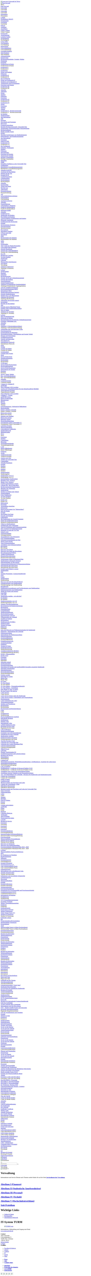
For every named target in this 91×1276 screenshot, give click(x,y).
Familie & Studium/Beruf (8, 207)
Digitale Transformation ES (8, 752)
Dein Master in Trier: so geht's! (9, 689)
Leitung (3, 270)
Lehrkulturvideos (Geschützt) (9, 1144)
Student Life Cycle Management (10, 295)
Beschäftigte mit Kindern (8, 217)
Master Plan (4, 678)
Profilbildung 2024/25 (7, 19)
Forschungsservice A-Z (7, 864)
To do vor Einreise (6, 1054)
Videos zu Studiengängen (8, 524)
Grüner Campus (5, 30)
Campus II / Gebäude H (7, 384)
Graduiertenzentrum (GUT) (8, 892)
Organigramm (5, 21)
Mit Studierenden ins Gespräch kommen (12, 519)
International (4, 969)
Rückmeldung (5, 620)
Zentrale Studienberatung (8, 294)
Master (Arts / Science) (7, 482)
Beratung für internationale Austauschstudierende (14, 1001)
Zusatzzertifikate (5, 493)
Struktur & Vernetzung (7, 914)
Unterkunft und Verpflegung (9, 1067)
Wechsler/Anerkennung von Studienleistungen (14, 135)
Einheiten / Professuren (7, 148)
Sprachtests (4, 234)
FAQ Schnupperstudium (7, 538)
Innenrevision (4, 57)
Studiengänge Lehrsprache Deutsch (11, 561)
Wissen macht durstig (7, 541)
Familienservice (5, 213)
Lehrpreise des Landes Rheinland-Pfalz (12, 744)
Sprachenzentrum (5, 226)
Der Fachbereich (5, 78)
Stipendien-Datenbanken (8, 668)
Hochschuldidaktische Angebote (10, 717)
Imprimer (3, 1128)
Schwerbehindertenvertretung (9, 196)
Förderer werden (5, 675)
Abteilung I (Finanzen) (7, 266)
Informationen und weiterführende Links (12, 871)
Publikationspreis (5, 908)
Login (2, 446)
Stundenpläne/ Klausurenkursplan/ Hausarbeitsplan (15, 128)
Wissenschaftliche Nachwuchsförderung (12, 852)
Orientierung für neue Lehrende (9, 734)
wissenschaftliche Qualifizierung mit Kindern (13, 218)
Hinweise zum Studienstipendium (10, 845)
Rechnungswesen (6, 276)
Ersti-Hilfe (4, 593)
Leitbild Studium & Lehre (8, 725)
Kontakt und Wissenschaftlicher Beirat (11, 1073)
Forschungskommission (7, 889)
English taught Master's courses (9, 483)
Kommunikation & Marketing (9, 332)
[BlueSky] (4, 1274)
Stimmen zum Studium (7, 416)
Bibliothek (4, 160)
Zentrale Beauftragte (6, 249)
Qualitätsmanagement (7, 337)
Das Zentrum (4, 229)
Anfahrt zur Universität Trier (9, 459)
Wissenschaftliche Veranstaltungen (10, 839)
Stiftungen (3, 858)
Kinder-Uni (4, 500)
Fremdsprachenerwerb (7, 641)
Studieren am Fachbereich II (9, 82)
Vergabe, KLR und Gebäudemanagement (12, 278)
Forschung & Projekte (7, 154)
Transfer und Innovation (7, 339)
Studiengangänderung (7, 612)
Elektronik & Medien (7, 318)
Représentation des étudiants (9, 238)
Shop (5, 1256)
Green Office (4, 41)
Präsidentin (4, 61)
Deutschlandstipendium (7, 421)
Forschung (4, 98)
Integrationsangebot (6, 1024)
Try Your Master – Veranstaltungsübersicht (13, 686)
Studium (3, 94)
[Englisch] (4, 1159)
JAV (2, 194)
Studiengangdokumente (7, 731)
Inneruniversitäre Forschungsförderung (11, 834)
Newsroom (4, 879)
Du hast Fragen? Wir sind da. (9, 691)
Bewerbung (4, 546)
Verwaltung (4, 263)
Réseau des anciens (6, 413)
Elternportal (4, 508)
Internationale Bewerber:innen (9, 565)
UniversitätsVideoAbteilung (8, 247)
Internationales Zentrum (7, 1115)
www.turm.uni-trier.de (7, 1231)
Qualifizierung (5, 713)
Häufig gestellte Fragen (7, 131)
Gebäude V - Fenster (6, 395)
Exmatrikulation (5, 610)
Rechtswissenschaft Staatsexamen (10, 487)
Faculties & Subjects (10, 1248)
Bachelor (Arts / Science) (8, 480)
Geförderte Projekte (6, 426)
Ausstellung (4, 29)
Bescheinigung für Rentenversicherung (12, 606)
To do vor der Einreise (7, 1027)
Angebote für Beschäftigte (8, 172)
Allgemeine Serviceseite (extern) (10, 300)
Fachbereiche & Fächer (7, 64)
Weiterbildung (5, 757)
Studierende (4, 258)
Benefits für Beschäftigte (8, 303)
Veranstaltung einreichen (7, 506)
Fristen (3, 577)
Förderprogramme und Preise (9, 737)
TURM (3, 347)
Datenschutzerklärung (7, 1155)
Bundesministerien (6, 856)
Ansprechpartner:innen (7, 1030)
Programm (4, 504)
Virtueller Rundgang (6, 463)
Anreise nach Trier (6, 458)
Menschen (3, 442)
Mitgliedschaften (5, 432)
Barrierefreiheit (5, 408)
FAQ (2, 575)
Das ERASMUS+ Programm (9, 1080)
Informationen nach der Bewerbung (11, 1006)
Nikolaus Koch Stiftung (7, 840)
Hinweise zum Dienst (7, 549)
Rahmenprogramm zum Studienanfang (11, 590)
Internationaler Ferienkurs (8, 1061)
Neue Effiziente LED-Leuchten (9, 387)
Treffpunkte (4, 815)
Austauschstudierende (7, 991)
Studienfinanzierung (6, 647)
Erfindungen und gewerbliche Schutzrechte (13, 876)
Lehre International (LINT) (8, 1130)
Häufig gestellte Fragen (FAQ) (9, 1072)
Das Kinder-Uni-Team (7, 514)
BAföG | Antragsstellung (8, 654)
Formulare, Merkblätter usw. (9, 321)
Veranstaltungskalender (7, 443)
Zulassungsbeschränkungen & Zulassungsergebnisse (15, 564)
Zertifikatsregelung (6, 1146)
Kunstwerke (4, 33)
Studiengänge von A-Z (7, 475)
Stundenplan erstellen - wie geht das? (11, 596)
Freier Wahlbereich (6, 495)
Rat (2, 919)
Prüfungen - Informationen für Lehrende (12, 631)
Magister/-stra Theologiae (8, 488)
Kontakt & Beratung (6, 863)
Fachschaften (4, 244)
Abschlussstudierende (7, 982)
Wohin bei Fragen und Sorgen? (9, 591)
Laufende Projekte (6, 381)
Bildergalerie (4, 503)
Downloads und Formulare (8, 122)
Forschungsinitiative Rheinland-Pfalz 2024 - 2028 (15, 847)
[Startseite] (10, 1)
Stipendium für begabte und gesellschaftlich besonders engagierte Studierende (22, 667)
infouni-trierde (5, 1242)
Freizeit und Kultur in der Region (10, 1070)
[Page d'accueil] (5, 3)
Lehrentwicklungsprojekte (8, 745)
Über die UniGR (5, 1096)
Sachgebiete (4, 302)
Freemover (4, 1017)
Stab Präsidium (5, 53)
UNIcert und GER (6, 233)
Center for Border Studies (8, 1097)
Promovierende (5, 938)
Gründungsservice (6, 877)
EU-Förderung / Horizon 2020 (9, 1085)
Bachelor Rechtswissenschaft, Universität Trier (14, 127)
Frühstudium (4, 517)
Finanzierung (4, 937)
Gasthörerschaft (5, 781)
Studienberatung (5, 1022)
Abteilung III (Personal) (7, 297)
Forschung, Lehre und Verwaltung (10, 1077)
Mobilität (3, 798)
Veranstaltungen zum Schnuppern (10, 536)
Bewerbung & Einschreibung (9, 975)
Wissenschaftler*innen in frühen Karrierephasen (14, 927)
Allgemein (4, 91)
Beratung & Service (6, 821)
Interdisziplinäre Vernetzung (8, 922)
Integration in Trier (6, 1089)
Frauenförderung (5, 204)
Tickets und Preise (6, 186)
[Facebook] (2, 1274)
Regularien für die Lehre (7, 726)
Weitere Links (5, 1110)
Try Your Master (5, 683)
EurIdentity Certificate (7, 1109)
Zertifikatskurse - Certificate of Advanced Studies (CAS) (16, 768)
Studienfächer (4, 490)
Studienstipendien (6, 663)
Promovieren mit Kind (7, 909)
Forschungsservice (6, 331)
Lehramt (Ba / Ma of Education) (10, 485)
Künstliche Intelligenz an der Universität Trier (13, 164)
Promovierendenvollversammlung (10, 921)
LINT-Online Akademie (7, 1133)
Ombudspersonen (6, 869)
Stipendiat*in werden (7, 676)
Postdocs (3, 948)
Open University (5, 790)
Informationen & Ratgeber (8, 895)
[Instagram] (9, 1274)
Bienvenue (4, 123)
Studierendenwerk (6, 430)
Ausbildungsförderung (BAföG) (10, 651)
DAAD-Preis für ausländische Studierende (13, 988)
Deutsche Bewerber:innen (8, 556)
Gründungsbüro (5, 178)
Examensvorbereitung (7, 125)
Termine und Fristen (6, 1025)
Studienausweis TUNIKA (8, 622)
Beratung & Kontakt (6, 990)
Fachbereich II (5, 75)
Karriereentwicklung (6, 945)
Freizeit (3, 802)
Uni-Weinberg (5, 43)
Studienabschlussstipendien (8, 987)
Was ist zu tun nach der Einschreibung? (12, 582)
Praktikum (3, 644)
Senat (2, 355)
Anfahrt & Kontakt (6, 455)
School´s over (4, 532)
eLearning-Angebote (6, 901)
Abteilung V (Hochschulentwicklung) (11, 326)
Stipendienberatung (6, 670)
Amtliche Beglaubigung (7, 554)
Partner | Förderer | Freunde (8, 410)
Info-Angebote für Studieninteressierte (11, 528)
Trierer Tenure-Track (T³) (8, 913)
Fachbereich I (4, 67)
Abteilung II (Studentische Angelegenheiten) (13, 284)
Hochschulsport (5, 180)
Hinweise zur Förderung (7, 844)
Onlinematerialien (6, 792)
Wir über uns (4, 188)
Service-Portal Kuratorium (8, 368)
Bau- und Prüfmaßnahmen (8, 376)
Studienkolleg (4, 570)
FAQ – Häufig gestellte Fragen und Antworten (14, 1007)
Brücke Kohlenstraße (7, 398)
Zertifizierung (4, 720)
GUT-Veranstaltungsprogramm (9, 900)
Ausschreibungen (5, 281)
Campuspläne (4, 461)
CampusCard (4, 760)
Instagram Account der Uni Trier (10, 530)
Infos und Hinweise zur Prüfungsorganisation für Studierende (18, 630)
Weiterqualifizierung (6, 935)
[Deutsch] (4, 1157)
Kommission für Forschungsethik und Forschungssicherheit (17, 890)
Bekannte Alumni (6, 419)
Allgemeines (4, 189)
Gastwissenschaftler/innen (8, 1048)
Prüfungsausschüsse (6, 633)
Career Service (5, 692)
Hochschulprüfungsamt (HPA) (9, 289)
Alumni (3, 109)
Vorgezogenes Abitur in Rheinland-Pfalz (12, 559)
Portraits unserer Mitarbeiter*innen (10, 307)
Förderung (4, 905)
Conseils (3, 819)
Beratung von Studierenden (8, 1139)
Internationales (5, 152)
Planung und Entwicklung (8, 336)
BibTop (3, 401)
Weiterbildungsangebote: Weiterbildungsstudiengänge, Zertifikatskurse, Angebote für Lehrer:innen (28, 762)
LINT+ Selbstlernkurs (7, 1142)
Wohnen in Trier (5, 1015)
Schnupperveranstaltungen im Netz (10, 540)
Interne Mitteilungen (6, 448)
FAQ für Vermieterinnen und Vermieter (12, 1012)
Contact (3, 1243)
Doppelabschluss (5, 609)
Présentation (4, 14)
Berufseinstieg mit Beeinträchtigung (11, 708)
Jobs (2, 305)
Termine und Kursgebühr (8, 1065)
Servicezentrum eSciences (8, 225)
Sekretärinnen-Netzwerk (7, 342)
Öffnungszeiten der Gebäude (9, 617)
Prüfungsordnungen (6, 636)
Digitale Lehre (5, 721)
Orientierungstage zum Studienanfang (11, 583)
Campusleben (4, 440)
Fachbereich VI (5, 143)
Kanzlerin (3, 62)
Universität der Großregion (8, 429)
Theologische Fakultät (7, 156)
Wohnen (3, 797)
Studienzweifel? (5, 623)
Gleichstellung (5, 197)
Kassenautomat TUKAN (8, 615)
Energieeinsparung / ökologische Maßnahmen (13, 406)
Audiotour (3, 27)
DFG (2, 853)
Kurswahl (3, 999)
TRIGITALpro (5, 749)
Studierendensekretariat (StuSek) (10, 292)
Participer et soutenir (6, 1123)
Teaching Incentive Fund (8, 741)
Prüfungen (4, 74)
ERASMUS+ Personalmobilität (9, 1083)
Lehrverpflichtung (6, 729)
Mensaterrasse (5, 400)
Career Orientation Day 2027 (9, 700)
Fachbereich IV (5, 99)
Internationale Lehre (6, 723)
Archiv (3, 453)
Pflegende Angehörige (7, 220)
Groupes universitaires (7, 805)
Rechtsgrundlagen (6, 130)
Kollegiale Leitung (6, 917)
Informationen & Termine (8, 369)
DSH (2, 236)
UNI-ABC (4, 594)
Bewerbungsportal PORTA (8, 553)
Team (2, 925)
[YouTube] (7, 1274)
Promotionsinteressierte (7, 930)
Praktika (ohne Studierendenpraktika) (11, 308)
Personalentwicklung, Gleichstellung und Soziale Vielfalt (17, 334)
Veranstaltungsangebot (7, 702)
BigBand (3, 811)
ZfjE (2, 119)
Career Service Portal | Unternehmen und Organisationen (17, 697)
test (2, 1151)
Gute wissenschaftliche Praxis (9, 866)
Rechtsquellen (8, 1216)
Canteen (6, 1251)
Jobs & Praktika (5, 816)
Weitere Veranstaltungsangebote (10, 903)
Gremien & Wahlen (6, 348)
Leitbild (3, 17)
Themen (3, 403)
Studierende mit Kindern (7, 215)
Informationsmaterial (6, 1088)
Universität (4, 8)
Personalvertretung (6, 191)
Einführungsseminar (6, 996)
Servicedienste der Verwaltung (55, 1177)
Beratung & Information (7, 934)
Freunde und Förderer (7, 516)
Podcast (3, 25)
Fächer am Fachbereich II (8, 80)
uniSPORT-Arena (6, 397)
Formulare (3, 657)
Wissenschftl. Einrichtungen (8, 262)
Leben (2, 794)
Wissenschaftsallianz (6, 427)
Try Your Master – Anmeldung (9, 688)
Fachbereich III (5, 86)
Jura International (5, 117)
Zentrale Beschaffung (7, 279)
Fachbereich (4, 70)
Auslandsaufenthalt (6, 643)
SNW (2, 345)
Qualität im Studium (6, 618)
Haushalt (3, 273)
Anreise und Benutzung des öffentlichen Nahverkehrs (16, 1069)
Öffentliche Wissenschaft (8, 786)
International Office (6, 291)
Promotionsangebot (6, 1035)
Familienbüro (4, 165)
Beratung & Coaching (7, 255)
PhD (2, 572)
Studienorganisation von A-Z (9, 601)
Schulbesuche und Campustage (9, 525)
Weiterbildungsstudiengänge (9, 763)
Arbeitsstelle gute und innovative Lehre (12, 329)
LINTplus (3, 750)
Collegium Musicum (6, 813)
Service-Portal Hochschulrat (8, 365)
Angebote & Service (6, 201)
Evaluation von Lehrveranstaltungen (11, 733)
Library (6, 1250)
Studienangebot (5, 115)
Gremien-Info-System (7, 353)
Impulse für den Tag (6, 173)
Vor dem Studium (6, 257)
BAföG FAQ (4, 655)
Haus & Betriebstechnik (7, 316)
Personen (3, 120)
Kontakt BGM (5, 175)
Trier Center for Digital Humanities (10, 246)
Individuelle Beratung (7, 718)
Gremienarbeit (5, 352)
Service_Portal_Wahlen (7, 374)
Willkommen (4, 1118)
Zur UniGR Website (6, 1114)
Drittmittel (3, 274)
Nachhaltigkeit (5, 38)
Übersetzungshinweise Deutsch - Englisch (12, 1086)
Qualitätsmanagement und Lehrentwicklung (13, 753)
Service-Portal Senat (6, 356)
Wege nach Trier (5, 977)
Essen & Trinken (5, 800)
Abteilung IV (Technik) (7, 311)
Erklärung (3, 451)
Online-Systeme (5, 779)
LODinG (3, 850)
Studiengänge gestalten (7, 736)
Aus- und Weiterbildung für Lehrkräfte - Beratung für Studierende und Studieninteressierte (26, 774)
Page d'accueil (5, 6)
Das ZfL (3, 254)
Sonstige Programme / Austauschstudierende (13, 573)
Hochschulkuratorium (7, 366)
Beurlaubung (4, 607)
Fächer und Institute (6, 72)
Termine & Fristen (6, 625)
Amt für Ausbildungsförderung (9, 287)
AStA (2, 242)
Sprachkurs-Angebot (6, 231)
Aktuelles (3, 90)
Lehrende (3, 260)
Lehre (2, 710)
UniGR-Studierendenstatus (8, 1104)
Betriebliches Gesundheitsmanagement (11, 167)
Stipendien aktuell (6, 662)
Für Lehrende (4, 1107)
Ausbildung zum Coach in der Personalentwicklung (15, 771)
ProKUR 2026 (5, 141)
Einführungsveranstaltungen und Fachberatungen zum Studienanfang (20, 588)
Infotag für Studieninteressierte (9, 520)
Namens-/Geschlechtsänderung (9, 604)
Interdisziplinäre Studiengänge (9, 479)
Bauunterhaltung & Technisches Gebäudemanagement (16, 319)
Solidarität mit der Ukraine (8, 980)
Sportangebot (4, 184)
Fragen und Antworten (7, 1126)
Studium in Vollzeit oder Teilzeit (10, 491)
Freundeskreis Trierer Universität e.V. (11, 422)
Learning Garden (5, 37)
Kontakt (3, 223)
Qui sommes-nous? (6, 1125)
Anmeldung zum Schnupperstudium (11, 545)
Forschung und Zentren (7, 85)
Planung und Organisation (8, 1051)
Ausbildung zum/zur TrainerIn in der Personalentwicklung (17, 773)
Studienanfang (5, 578)
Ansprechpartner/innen (7, 283)
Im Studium (4, 114)
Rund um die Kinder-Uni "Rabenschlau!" (12, 509)
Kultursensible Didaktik (7, 1138)
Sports (6, 1254)
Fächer (3, 93)
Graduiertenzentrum (6, 176)
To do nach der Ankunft (7, 1028)
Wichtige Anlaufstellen (7, 157)
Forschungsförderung (7, 831)
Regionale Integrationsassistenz (9, 1009)
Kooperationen (5, 924)
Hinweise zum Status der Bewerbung (11, 551)
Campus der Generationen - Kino (10, 784)
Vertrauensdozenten (6, 887)
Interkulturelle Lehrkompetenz (9, 1136)
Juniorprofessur (5, 958)
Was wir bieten (5, 310)
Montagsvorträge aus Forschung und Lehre (13, 782)
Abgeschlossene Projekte (8, 390)
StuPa (2, 241)
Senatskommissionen (6, 358)
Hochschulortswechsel (7, 614)
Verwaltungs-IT (5, 340)
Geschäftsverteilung (6, 51)
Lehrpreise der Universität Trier (9, 742)
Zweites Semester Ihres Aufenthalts (10, 1004)
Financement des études (7, 818)
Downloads (4, 1147)
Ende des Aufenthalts (7, 1003)
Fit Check (3, 681)
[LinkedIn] (12, 1274)
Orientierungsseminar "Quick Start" (11, 985)
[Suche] (1, 1162)
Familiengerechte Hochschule (9, 221)
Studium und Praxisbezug (8, 704)
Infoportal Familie (6, 210)
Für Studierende (5, 1106)
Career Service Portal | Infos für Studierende (13, 696)
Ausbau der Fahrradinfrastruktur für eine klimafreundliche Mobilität (20, 389)
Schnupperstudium (6, 533)
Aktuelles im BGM (6, 170)
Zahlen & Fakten (9, 1214)
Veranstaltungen (5, 967)
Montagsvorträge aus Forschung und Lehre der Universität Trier (19, 789)
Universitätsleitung (6, 48)
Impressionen (4, 46)
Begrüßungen (4, 586)
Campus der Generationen (8, 776)
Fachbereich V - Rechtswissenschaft (11, 111)
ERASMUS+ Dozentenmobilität (10, 1081)
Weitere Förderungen (7, 911)
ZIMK (2, 162)
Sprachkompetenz (6, 1141)
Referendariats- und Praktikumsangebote (12, 136)
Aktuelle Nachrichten (7, 1112)
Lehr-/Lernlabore (5, 766)
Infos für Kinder (5, 511)
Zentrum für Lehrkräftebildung (9, 250)
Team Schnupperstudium (8, 543)
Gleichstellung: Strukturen (8, 205)
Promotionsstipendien (7, 665)
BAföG (3, 133)
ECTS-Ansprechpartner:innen (9, 998)
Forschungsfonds (5, 837)
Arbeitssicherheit (5, 56)
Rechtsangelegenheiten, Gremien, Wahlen (12, 59)
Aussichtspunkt (5, 35)
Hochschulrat (4, 360)
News (2, 434)
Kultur (2, 808)
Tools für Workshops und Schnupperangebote (13, 527)
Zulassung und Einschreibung (9, 1036)
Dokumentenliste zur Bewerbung (10, 562)
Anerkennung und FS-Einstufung (10, 83)
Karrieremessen (5, 699)
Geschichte (4, 22)
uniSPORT (4, 385)
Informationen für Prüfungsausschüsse (11, 635)
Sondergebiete (5, 271)
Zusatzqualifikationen (7, 638)
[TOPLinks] (4, 363)
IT (5, 1253)
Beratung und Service (7, 755)
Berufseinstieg (5, 705)
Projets (3, 1120)
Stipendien (4, 659)
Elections (3, 371)
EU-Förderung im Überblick (9, 855)
